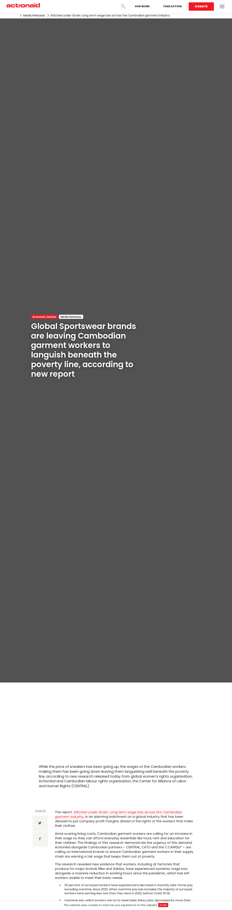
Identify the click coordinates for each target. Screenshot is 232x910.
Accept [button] (163, 904)
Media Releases (34, 15)
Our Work (142, 6)
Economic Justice (44, 317)
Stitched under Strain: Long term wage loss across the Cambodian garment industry (110, 15)
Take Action (172, 6)
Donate (201, 6)
